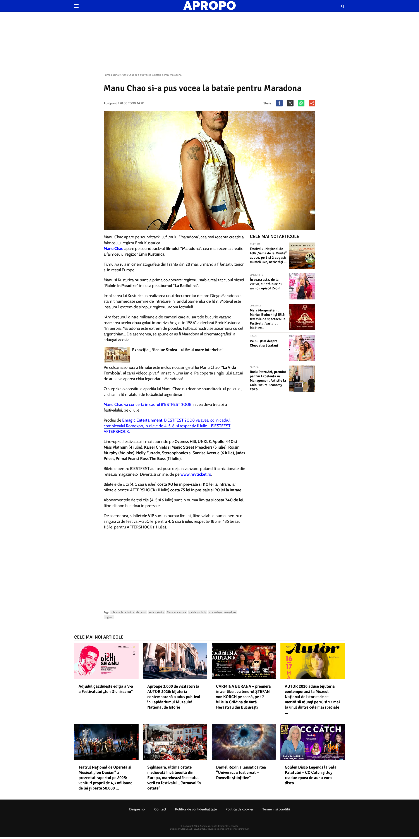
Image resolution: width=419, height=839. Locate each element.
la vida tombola (197, 612)
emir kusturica (156, 612)
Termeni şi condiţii (276, 809)
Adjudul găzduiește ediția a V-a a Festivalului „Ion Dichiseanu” (106, 689)
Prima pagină (111, 74)
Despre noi (137, 809)
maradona (230, 612)
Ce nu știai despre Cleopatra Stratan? (264, 343)
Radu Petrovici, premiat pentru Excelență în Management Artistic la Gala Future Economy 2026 (268, 380)
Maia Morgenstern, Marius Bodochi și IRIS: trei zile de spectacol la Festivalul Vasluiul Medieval (267, 319)
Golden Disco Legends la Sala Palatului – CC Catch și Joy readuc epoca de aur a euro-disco (311, 775)
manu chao (215, 612)
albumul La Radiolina (122, 612)
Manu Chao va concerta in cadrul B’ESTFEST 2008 (148, 404)
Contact (160, 809)
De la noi (141, 612)
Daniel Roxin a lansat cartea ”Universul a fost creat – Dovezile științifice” (241, 772)
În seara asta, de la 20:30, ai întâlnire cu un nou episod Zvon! (266, 283)
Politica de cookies (239, 809)
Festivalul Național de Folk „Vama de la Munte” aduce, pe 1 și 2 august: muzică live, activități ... (268, 255)
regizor (109, 617)
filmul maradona (176, 612)
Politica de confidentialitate (196, 809)
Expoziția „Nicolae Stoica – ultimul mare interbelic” (177, 349)
